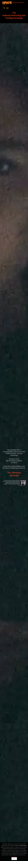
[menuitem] (3, 8)
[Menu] (7, 8)
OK (14, 858)
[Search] (3, 8)
